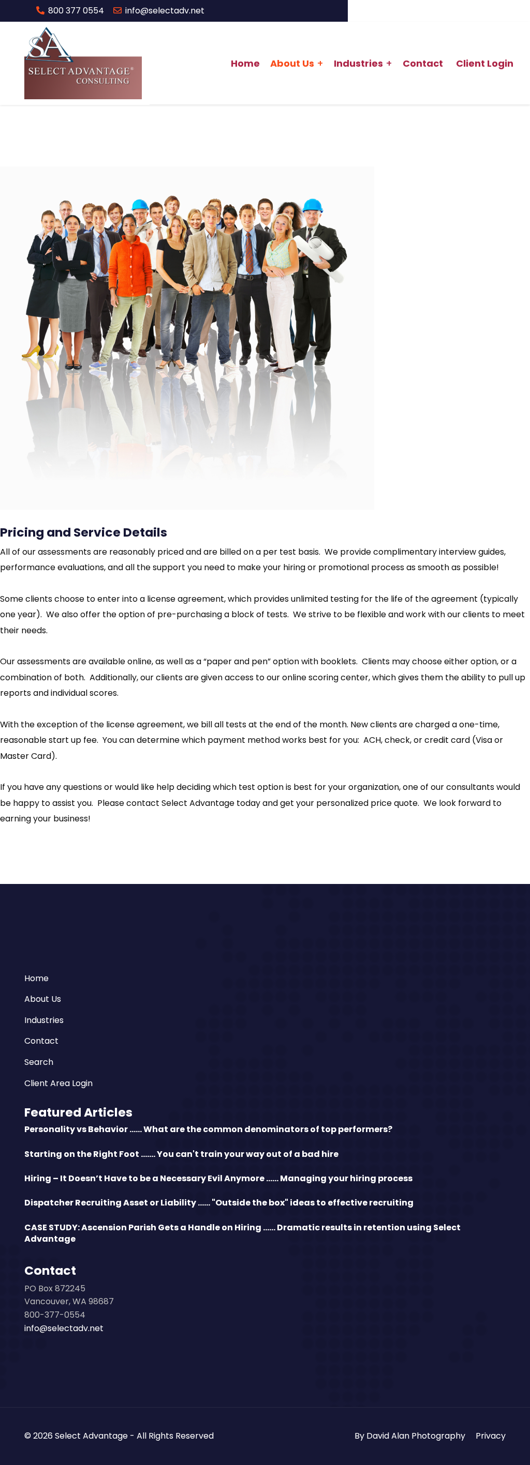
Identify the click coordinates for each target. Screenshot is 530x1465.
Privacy (491, 1436)
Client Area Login (58, 1083)
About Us (292, 63)
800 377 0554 (76, 11)
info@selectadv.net (164, 11)
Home (245, 63)
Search (38, 1062)
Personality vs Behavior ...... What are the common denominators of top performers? (208, 1129)
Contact (423, 63)
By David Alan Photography (410, 1436)
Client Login (484, 63)
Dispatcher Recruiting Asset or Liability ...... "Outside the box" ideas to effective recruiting (219, 1203)
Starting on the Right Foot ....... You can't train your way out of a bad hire (181, 1154)
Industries (358, 63)
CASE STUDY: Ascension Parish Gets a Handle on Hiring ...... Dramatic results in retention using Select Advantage (242, 1233)
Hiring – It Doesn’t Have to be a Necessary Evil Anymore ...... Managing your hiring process (218, 1178)
